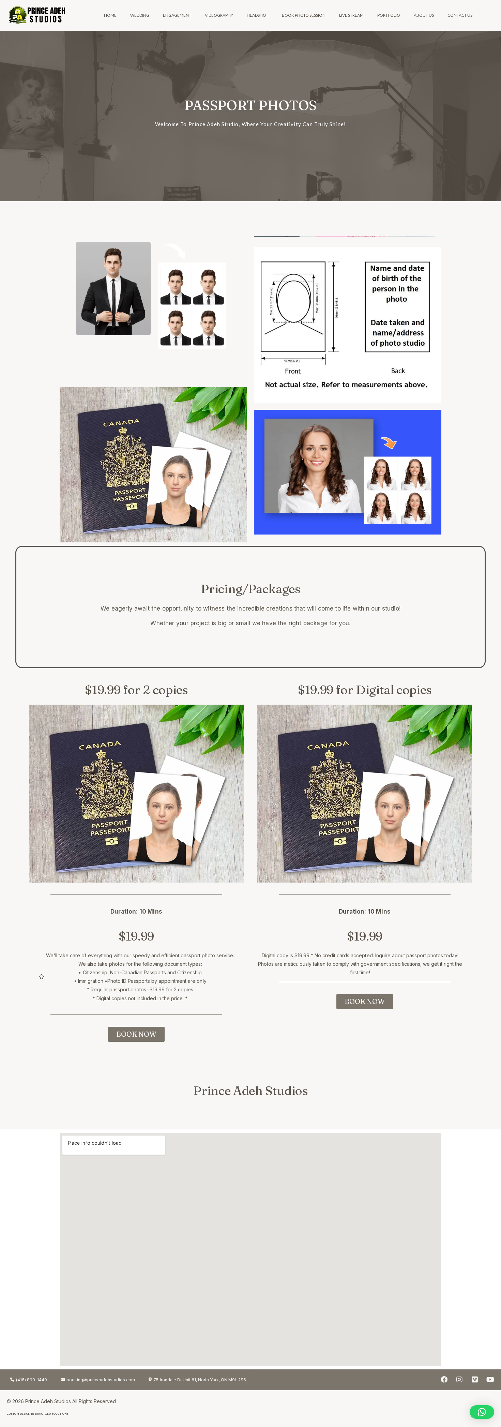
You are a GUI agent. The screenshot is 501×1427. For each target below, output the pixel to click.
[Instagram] (459, 1379)
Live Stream (351, 15)
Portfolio (388, 15)
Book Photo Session (303, 15)
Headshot (257, 15)
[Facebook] (444, 1379)
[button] (482, 1412)
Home (110, 15)
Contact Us (459, 15)
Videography (219, 15)
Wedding (139, 15)
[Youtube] (490, 1379)
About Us (424, 15)
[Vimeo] (475, 1379)
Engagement (177, 15)
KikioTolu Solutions (52, 1413)
